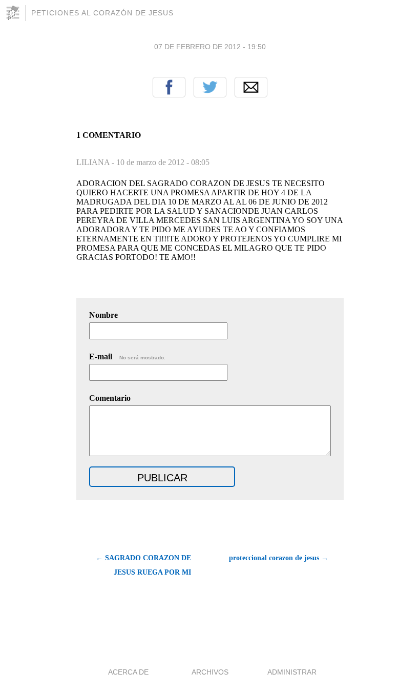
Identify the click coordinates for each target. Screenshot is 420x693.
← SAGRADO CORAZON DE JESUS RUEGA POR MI (143, 565)
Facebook (169, 87)
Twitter (210, 87)
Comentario (110, 398)
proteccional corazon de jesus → (278, 558)
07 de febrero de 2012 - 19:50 (210, 47)
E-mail (127, 356)
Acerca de (128, 672)
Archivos (210, 672)
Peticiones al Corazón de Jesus (102, 13)
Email (251, 87)
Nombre (103, 315)
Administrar (292, 672)
